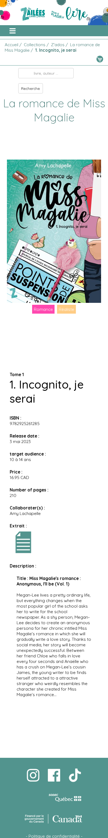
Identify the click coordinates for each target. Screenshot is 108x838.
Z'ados (58, 44)
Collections (34, 44)
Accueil (11, 44)
